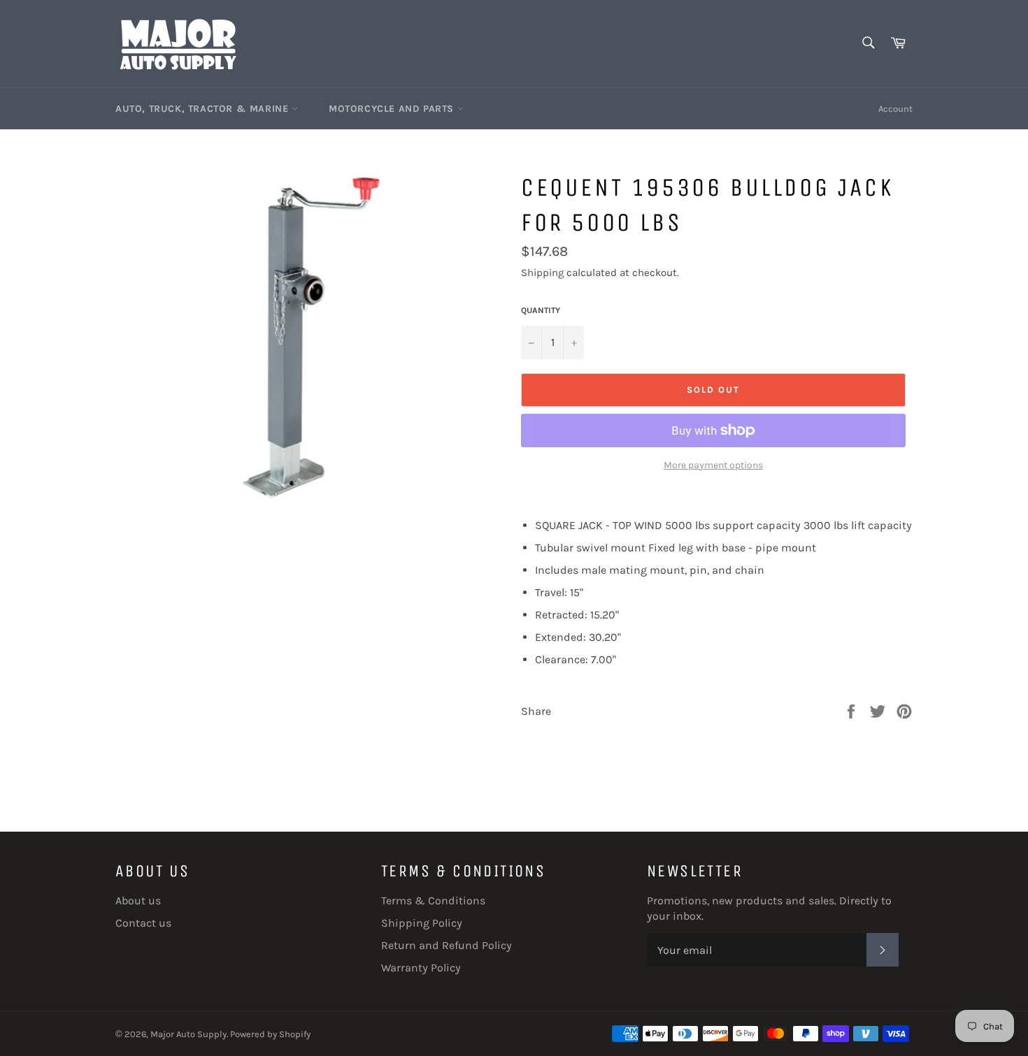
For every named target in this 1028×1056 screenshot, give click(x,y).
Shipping (542, 272)
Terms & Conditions (433, 900)
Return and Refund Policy (446, 945)
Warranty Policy (421, 967)
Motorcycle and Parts (393, 109)
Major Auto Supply (188, 1034)
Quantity (540, 310)
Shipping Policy (421, 923)
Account (895, 108)
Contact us (143, 923)
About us (138, 900)
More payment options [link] (713, 465)
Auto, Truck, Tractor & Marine (203, 109)
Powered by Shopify (270, 1034)
